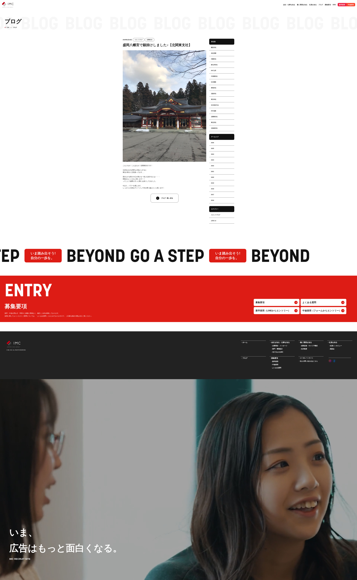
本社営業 (213, 53)
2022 (212, 165)
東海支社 (213, 88)
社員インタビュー (336, 345)
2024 (212, 154)
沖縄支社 (213, 59)
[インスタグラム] (330, 360)
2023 (212, 160)
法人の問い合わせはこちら (309, 361)
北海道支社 (214, 128)
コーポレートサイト (306, 358)
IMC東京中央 (215, 105)
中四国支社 (214, 76)
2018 (212, 189)
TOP (8, 27)
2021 (212, 171)
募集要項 (260, 302)
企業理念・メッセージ (279, 345)
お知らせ (213, 220)
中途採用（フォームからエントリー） (321, 310)
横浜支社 (213, 47)
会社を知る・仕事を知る (280, 342)
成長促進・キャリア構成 (309, 345)
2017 (212, 194)
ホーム (244, 342)
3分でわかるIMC (277, 352)
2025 (212, 148)
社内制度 (304, 349)
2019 (212, 183)
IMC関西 (213, 82)
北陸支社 (213, 93)
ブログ (321, 5)
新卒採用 (342, 5)
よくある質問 (309, 302)
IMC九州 (213, 70)
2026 (212, 142)
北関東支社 (149, 39)
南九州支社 (214, 64)
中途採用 (351, 5)
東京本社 (213, 99)
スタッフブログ (139, 39)
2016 (212, 200)
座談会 (332, 349)
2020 (212, 177)
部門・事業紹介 (277, 349)
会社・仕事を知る (289, 5)
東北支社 (213, 122)
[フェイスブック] (334, 360)
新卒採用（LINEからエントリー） (273, 310)
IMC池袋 (213, 111)
